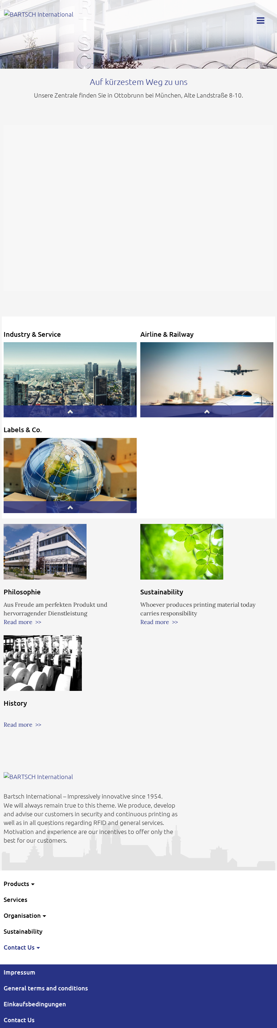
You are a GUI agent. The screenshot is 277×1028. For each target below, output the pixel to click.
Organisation (22, 915)
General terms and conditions (46, 988)
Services (15, 899)
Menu (260, 19)
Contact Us (19, 947)
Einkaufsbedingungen (35, 1004)
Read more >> (22, 621)
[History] (43, 662)
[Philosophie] (45, 551)
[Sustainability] (181, 551)
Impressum (19, 972)
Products (16, 883)
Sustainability (23, 931)
